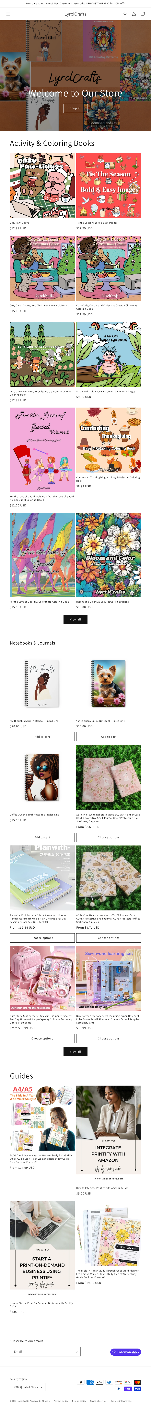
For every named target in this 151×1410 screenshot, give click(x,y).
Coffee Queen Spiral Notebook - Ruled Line (34, 814)
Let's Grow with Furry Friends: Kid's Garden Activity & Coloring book (40, 393)
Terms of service (98, 1401)
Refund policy (79, 1401)
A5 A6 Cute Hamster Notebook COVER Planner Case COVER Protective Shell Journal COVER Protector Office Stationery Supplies (108, 919)
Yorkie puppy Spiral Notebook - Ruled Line (100, 721)
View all (75, 619)
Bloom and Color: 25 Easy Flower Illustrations (102, 601)
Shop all (75, 108)
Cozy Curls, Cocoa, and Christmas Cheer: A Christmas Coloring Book (106, 307)
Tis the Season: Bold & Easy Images (96, 222)
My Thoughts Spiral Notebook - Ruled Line (34, 721)
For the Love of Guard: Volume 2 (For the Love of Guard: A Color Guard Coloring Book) (42, 498)
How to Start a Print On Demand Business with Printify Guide (41, 1305)
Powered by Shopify (40, 1401)
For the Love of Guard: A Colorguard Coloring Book (39, 601)
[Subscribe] (76, 1351)
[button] (8, 13)
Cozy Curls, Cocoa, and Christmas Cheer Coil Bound (39, 305)
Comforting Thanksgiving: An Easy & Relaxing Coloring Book (108, 479)
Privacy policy (61, 1401)
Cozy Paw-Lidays (19, 222)
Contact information (121, 1401)
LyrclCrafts (23, 1401)
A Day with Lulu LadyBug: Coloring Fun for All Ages (105, 391)
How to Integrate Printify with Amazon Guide (102, 1188)
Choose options (109, 837)
